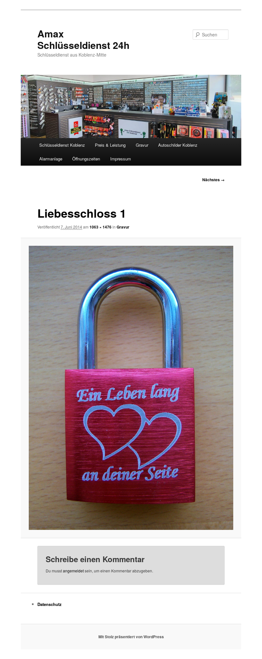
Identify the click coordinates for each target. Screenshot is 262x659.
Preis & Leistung (110, 145)
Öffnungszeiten (86, 159)
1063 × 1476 (100, 227)
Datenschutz (49, 604)
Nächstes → (213, 179)
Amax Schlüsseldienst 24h (83, 39)
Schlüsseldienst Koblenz (62, 145)
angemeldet (73, 570)
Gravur (142, 145)
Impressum (120, 159)
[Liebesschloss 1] (131, 388)
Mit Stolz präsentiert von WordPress (131, 637)
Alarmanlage (50, 159)
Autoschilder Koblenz (177, 145)
